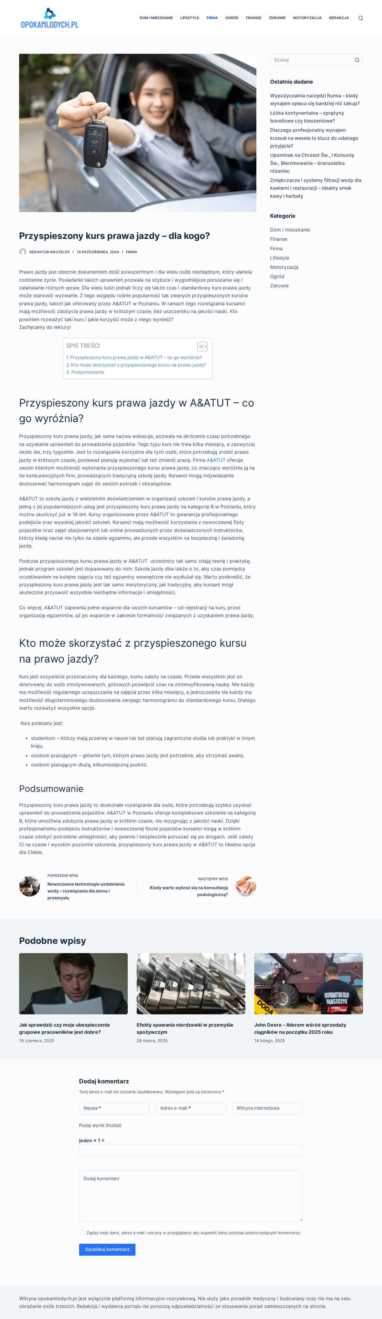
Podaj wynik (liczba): (100, 1125)
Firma (131, 252)
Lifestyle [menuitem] (189, 18)
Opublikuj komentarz (107, 1249)
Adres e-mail (175, 1108)
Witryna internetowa (258, 1108)
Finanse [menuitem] (253, 18)
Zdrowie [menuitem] (277, 18)
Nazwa (92, 1108)
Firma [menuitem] (212, 18)
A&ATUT (216, 460)
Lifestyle (279, 258)
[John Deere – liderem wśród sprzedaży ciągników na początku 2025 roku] (308, 983)
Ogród (277, 276)
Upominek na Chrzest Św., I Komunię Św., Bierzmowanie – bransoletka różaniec (312, 163)
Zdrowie (279, 286)
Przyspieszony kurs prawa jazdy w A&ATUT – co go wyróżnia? (136, 357)
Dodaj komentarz (101, 1178)
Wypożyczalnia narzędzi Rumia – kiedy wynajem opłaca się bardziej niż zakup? (315, 99)
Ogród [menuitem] (231, 18)
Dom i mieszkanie (290, 230)
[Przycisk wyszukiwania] (357, 60)
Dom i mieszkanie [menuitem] (156, 18)
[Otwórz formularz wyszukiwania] (360, 18)
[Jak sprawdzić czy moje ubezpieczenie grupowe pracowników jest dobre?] (73, 983)
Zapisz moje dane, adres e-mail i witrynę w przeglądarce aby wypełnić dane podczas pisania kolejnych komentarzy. (194, 1232)
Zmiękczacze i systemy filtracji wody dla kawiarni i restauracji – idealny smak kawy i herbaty (315, 188)
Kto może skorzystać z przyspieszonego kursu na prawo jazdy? (138, 365)
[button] (199, 347)
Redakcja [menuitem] (339, 18)
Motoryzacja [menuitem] (307, 18)
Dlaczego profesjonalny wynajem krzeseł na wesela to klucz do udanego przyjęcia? (314, 138)
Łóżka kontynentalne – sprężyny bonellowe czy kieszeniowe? (307, 117)
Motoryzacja (284, 267)
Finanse (278, 239)
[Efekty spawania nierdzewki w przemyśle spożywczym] (191, 983)
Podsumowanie (87, 372)
